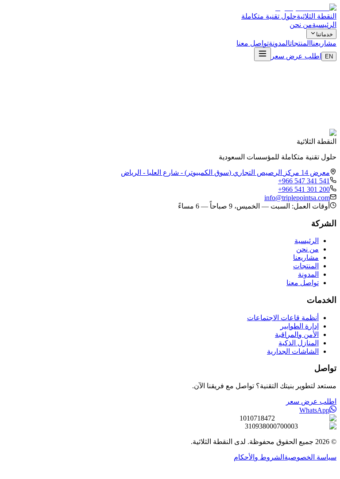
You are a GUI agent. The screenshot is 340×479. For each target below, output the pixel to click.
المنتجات (300, 43)
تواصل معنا (252, 43)
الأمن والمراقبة (297, 334)
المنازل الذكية (298, 343)
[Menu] (262, 54)
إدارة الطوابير (299, 326)
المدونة (279, 43)
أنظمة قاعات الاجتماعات (283, 317)
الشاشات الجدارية (293, 351)
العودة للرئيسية (285, 119)
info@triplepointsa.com (297, 197)
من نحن (301, 24)
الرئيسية (324, 24)
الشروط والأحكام (259, 457)
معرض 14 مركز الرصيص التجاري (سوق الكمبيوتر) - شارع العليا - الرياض (225, 172)
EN (329, 56)
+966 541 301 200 (304, 189)
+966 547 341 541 (304, 181)
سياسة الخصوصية (310, 457)
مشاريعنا (323, 43)
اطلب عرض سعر (296, 56)
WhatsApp (314, 410)
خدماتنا (324, 34)
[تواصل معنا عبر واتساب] (330, 471)
